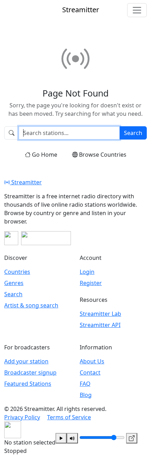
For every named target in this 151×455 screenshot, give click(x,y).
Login (87, 272)
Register (91, 283)
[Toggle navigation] (137, 10)
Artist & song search (31, 305)
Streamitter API (100, 325)
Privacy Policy (22, 417)
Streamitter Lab (100, 314)
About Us (92, 361)
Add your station (26, 361)
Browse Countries (102, 154)
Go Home (44, 154)
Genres (14, 283)
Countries (17, 272)
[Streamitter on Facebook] (11, 238)
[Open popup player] (131, 438)
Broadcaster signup (30, 372)
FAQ (85, 384)
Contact (90, 372)
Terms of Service (69, 417)
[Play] (61, 438)
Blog (86, 395)
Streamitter (26, 182)
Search (133, 133)
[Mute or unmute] (72, 438)
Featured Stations (27, 384)
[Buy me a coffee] (46, 238)
